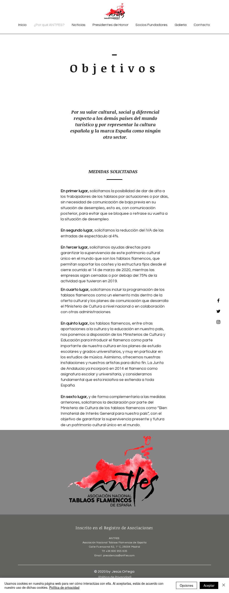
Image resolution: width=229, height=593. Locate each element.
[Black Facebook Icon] (218, 300)
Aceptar (209, 585)
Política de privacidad (64, 587)
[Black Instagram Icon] (218, 322)
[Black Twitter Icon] (218, 311)
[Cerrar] (223, 585)
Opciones (186, 585)
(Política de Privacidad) (114, 577)
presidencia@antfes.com (119, 555)
